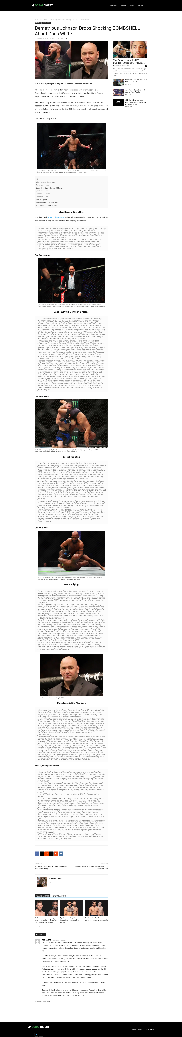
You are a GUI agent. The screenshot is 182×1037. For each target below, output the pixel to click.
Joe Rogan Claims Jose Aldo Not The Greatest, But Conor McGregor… (51, 868)
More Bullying (41, 199)
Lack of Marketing (43, 194)
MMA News (43, 20)
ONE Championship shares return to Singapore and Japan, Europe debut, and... (135, 102)
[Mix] (56, 854)
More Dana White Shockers (47, 202)
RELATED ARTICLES (42, 896)
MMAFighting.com (56, 217)
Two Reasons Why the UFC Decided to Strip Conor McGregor (129, 61)
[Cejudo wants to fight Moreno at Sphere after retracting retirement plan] (96, 908)
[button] (149, 5)
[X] (42, 854)
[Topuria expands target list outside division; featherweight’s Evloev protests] (71, 908)
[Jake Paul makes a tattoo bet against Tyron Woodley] (118, 92)
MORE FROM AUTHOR (59, 896)
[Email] (51, 854)
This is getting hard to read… (47, 205)
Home (36, 20)
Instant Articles (46, 22)
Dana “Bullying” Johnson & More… (49, 188)
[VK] (61, 854)
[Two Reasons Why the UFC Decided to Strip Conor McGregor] (130, 49)
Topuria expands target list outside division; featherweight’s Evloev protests (70, 920)
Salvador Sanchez (42, 38)
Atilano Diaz (117, 65)
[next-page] (39, 926)
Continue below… (42, 185)
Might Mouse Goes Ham (45, 182)
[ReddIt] (46, 854)
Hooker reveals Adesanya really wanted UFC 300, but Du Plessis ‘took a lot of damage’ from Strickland (46, 920)
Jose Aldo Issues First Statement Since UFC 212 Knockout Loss (91, 868)
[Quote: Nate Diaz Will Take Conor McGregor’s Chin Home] (118, 82)
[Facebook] (37, 854)
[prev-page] (36, 926)
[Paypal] (51, 883)
